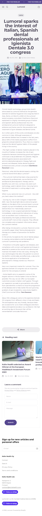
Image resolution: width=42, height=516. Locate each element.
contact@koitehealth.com (11, 487)
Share (22, 330)
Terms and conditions (10, 470)
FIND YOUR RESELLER (12, 2)
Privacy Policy (9, 390)
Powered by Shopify (19, 510)
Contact (5, 460)
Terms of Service (22, 390)
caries (21, 15)
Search (4, 463)
